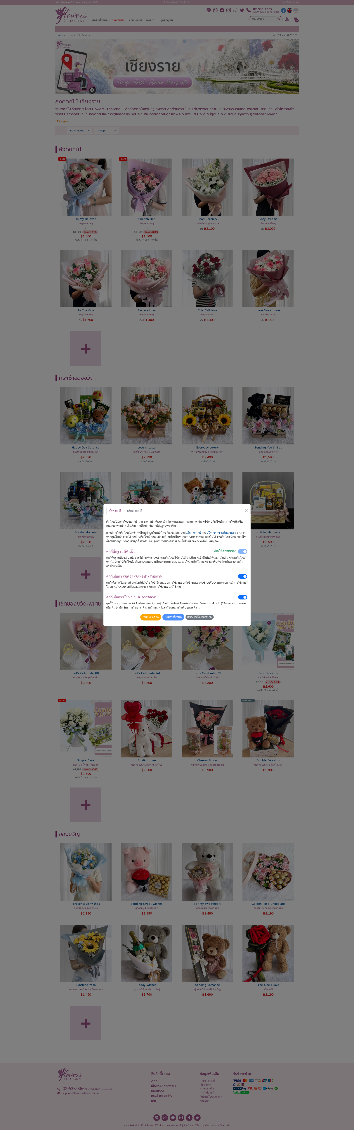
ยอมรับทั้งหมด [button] (173, 617)
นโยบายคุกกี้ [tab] (134, 510)
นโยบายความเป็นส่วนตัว (221, 532)
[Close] (246, 510)
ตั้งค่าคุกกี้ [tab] (115, 510)
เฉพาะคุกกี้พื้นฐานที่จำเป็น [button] (199, 617)
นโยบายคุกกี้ (193, 532)
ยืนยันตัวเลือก (151, 617)
